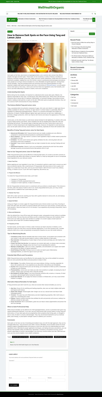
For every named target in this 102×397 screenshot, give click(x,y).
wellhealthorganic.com (60, 337)
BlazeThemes (60, 394)
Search (72, 31)
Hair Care (73, 97)
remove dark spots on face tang (20, 337)
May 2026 (73, 77)
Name (10, 377)
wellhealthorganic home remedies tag (70, 13)
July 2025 (73, 86)
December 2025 (75, 83)
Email (29, 377)
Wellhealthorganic (51, 85)
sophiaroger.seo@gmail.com (15, 40)
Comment (11, 360)
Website (50, 377)
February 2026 (74, 80)
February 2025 (74, 89)
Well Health (74, 106)
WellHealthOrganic (51, 7)
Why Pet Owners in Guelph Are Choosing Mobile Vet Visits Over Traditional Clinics (68, 1)
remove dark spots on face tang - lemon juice (41, 337)
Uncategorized (74, 103)
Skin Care (10, 31)
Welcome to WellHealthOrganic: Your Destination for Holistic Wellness (38, 13)
